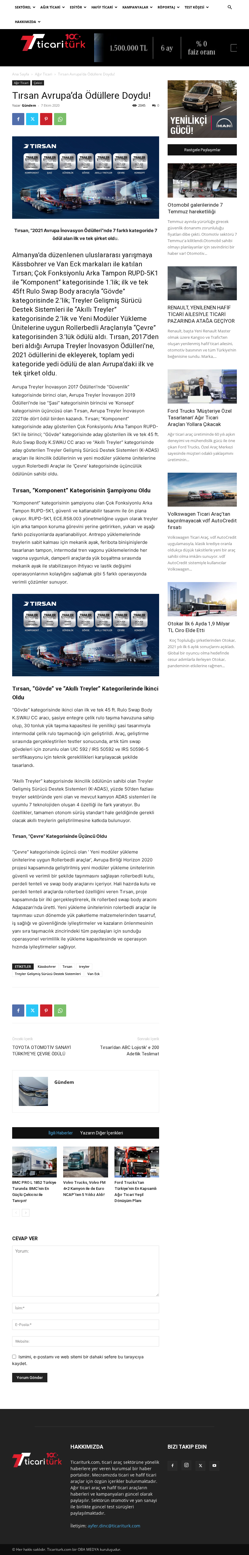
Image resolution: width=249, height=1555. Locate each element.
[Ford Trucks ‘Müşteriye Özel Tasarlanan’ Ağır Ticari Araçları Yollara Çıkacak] (202, 386)
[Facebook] (18, 119)
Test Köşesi (194, 7)
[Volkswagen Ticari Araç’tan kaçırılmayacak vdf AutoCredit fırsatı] (202, 490)
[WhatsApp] (60, 119)
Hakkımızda (25, 21)
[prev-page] (16, 1213)
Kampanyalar (135, 7)
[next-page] (25, 1213)
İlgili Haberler (61, 1133)
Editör (76, 7)
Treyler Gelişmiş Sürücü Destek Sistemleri (48, 973)
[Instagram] (186, 1465)
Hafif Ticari (102, 7)
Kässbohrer (47, 966)
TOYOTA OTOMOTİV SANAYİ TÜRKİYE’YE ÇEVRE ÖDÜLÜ (41, 1051)
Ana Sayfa (20, 74)
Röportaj (166, 7)
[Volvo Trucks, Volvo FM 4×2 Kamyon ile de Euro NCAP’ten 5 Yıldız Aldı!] (85, 1162)
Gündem (29, 105)
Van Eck (93, 973)
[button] (229, 7)
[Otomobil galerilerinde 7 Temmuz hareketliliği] (202, 180)
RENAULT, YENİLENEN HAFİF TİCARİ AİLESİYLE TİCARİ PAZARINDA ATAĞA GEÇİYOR (201, 314)
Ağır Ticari (50, 7)
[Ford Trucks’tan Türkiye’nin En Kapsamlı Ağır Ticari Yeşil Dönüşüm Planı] (136, 1162)
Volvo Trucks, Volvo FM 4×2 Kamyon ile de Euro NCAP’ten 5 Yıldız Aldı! (84, 1188)
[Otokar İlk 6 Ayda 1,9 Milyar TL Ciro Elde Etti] (202, 599)
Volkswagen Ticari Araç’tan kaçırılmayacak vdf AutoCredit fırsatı (202, 520)
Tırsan (67, 966)
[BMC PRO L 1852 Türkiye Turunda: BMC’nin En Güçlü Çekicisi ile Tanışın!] (34, 1162)
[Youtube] (214, 1466)
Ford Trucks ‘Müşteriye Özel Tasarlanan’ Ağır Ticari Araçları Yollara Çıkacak (200, 417)
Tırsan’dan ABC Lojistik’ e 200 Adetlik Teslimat (129, 1051)
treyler (84, 966)
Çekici (38, 83)
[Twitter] (32, 119)
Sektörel (23, 7)
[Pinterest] (46, 119)
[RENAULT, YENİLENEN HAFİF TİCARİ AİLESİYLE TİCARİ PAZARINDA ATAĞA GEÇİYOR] (202, 283)
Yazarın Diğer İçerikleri (101, 1133)
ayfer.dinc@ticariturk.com (114, 1526)
